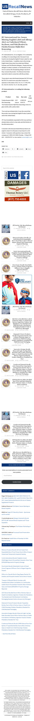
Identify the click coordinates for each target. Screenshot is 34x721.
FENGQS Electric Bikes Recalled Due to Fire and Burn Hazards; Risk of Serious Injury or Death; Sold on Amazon (22, 382)
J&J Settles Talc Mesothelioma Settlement (22, 226)
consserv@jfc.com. (26, 137)
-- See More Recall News (9, 633)
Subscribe (17, 482)
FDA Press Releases (17, 156)
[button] (27, 23)
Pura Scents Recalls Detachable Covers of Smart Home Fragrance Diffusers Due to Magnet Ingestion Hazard (22, 267)
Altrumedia (19, 715)
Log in (20, 716)
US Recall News (17, 6)
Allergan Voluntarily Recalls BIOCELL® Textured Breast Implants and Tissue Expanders (15, 520)
